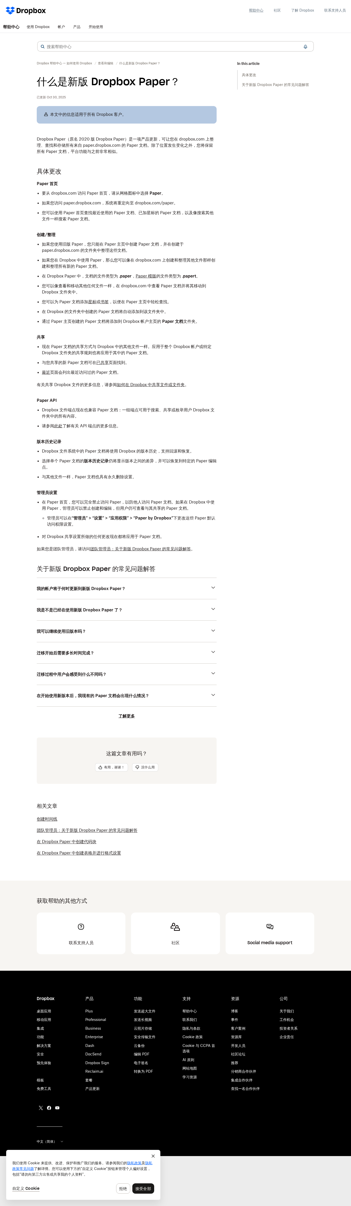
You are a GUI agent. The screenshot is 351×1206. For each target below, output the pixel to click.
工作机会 (287, 1019)
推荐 (234, 1063)
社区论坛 (238, 1054)
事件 (234, 1019)
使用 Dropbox (38, 26)
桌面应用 (44, 1011)
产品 (76, 26)
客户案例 (238, 1028)
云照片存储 (143, 1028)
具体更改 (249, 75)
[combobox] (175, 46)
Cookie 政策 (192, 1037)
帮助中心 (256, 10)
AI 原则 (188, 1059)
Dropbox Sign (97, 1063)
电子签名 (141, 1063)
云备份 (139, 1045)
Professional (95, 1019)
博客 (234, 1011)
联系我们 (189, 1019)
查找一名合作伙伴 (245, 1088)
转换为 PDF (143, 1071)
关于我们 (287, 1011)
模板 (40, 1080)
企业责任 (287, 1037)
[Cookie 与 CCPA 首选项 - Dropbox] (83, 1175)
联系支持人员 (335, 10)
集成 (40, 1028)
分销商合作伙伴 (243, 1071)
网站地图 (189, 1068)
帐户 (61, 26)
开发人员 (238, 1045)
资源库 (236, 1037)
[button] (43, 47)
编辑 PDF (142, 1054)
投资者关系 (289, 1028)
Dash (89, 1045)
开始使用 (96, 26)
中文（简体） (47, 1141)
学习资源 (189, 1077)
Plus (89, 1011)
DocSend (93, 1054)
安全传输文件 (144, 1037)
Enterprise (94, 1037)
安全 (40, 1054)
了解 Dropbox (302, 10)
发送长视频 (143, 1019)
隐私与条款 (191, 1028)
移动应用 (44, 1019)
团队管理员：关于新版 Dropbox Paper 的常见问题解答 (140, 548)
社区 (277, 10)
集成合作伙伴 (242, 1080)
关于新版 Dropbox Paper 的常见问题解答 (275, 84)
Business (93, 1028)
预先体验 (44, 1063)
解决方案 (44, 1045)
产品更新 (92, 1088)
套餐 (89, 1080)
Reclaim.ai (94, 1071)
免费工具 (44, 1088)
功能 (40, 1037)
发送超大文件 (144, 1011)
